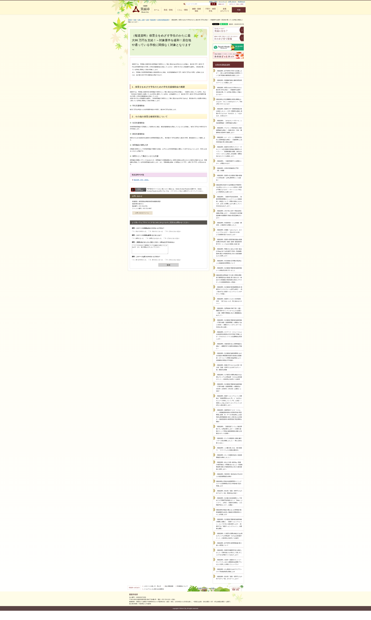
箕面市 (130, 20)
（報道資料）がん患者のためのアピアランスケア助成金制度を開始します (229, 570)
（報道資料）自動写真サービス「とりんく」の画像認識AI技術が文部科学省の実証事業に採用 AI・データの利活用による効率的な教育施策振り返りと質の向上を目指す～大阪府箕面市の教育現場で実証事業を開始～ (229, 415)
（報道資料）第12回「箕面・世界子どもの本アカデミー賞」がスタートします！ (229, 578)
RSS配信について (182, 586)
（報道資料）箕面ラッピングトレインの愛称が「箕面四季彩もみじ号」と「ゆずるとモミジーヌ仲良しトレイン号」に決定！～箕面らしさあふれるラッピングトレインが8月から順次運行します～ (229, 400)
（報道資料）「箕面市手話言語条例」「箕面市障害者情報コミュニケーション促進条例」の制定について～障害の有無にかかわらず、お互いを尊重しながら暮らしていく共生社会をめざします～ (229, 201)
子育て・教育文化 (210, 10)
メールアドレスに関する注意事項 (153, 589)
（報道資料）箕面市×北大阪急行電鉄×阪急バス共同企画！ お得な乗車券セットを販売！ (229, 178)
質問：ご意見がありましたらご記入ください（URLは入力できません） (153, 242)
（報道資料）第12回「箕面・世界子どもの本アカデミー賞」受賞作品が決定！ (229, 492)
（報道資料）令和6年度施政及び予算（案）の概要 (227, 169)
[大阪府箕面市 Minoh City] (141, 9)
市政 (239, 10)
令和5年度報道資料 (163, 20)
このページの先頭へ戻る (236, 589)
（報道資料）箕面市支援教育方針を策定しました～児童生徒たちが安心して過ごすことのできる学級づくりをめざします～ (229, 552)
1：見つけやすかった (140, 260)
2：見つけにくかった (156, 260)
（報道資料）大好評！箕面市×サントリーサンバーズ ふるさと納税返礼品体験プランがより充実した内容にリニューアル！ (229, 562)
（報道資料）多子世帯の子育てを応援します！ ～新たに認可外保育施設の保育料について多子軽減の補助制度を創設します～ (229, 73)
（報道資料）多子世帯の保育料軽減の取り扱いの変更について (229, 544)
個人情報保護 (169, 586)
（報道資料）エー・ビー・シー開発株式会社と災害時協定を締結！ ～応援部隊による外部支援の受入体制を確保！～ (229, 140)
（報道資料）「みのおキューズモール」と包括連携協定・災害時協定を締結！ (229, 122)
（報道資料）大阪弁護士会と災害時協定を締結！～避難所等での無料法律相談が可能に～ (229, 346)
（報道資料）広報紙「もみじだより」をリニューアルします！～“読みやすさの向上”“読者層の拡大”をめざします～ (229, 232)
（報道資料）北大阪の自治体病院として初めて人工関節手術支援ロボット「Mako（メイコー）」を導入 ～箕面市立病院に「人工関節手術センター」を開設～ (229, 501)
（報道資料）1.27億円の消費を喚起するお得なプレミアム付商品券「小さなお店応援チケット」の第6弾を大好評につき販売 (229, 377)
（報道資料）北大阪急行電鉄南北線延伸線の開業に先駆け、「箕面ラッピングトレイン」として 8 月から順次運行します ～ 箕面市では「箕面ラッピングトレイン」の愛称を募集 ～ (229, 524)
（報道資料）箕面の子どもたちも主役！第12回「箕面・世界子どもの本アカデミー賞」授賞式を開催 (229, 367)
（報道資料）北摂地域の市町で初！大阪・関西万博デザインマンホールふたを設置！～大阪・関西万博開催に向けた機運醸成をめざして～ (229, 312)
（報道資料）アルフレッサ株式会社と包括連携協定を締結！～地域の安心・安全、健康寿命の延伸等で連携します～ (229, 130)
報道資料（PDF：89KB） (141, 180)
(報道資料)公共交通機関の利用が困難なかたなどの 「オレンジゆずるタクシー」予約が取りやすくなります (229, 102)
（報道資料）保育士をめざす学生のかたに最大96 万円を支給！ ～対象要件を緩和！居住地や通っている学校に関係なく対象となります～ (229, 91)
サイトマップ (223, 1)
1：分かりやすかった (140, 231)
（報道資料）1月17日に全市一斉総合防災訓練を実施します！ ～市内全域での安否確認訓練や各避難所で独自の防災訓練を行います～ (229, 214)
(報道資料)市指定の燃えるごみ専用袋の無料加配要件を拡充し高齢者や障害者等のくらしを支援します (229, 512)
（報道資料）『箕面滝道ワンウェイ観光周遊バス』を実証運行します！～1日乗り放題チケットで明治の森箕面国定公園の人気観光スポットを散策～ (229, 430)
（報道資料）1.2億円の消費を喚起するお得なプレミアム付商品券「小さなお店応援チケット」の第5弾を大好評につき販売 (229, 536)
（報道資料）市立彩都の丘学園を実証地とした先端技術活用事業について (229, 262)
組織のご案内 (213, 1)
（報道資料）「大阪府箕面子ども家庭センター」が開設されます (229, 162)
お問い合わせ (232, 1)
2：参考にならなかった (154, 238)
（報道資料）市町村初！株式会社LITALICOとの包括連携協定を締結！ (229, 475)
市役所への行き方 (134, 587)
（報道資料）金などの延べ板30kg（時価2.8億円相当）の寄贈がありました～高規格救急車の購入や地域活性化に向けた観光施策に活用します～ (229, 465)
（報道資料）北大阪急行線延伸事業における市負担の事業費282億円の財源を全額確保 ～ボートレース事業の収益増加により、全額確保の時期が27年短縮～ (229, 357)
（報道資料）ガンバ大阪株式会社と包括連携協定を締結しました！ (229, 456)
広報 (147, 20)
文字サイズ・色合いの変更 (236, 4)
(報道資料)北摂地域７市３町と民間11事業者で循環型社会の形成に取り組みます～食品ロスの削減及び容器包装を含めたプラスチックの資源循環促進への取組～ (229, 278)
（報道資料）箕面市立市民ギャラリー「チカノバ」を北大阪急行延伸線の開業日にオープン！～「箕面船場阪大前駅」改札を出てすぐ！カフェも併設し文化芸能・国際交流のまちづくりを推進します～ (229, 151)
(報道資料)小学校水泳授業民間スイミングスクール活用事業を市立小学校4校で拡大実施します (228, 484)
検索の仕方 (221, 4)
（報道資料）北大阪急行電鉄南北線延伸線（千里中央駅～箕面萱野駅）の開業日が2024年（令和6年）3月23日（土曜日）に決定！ (229, 387)
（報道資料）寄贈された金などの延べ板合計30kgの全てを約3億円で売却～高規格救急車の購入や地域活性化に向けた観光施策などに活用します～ (229, 252)
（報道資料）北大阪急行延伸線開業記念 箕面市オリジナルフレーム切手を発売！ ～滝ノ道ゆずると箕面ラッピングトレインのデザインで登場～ (229, 290)
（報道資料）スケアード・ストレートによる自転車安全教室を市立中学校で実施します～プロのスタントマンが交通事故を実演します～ (229, 335)
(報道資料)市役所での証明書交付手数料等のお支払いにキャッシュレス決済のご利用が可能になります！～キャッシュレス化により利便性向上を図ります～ (229, 188)
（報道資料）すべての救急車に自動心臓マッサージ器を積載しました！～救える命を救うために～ (229, 441)
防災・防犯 (168, 10)
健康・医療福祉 (196, 10)
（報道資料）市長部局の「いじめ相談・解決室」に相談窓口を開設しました (229, 224)
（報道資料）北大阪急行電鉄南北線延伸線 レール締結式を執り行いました (229, 269)
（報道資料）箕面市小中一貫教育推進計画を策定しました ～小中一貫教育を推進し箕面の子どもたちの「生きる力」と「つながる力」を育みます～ (229, 112)
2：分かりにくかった (156, 231)
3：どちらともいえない (174, 231)
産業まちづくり (224, 10)
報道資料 (153, 20)
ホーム (156, 10)
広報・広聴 (141, 20)
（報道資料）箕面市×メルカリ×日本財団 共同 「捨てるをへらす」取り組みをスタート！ (229, 301)
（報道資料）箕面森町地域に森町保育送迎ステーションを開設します (229, 81)
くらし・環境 (182, 10)
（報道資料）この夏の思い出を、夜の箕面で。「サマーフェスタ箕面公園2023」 (229, 449)
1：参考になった (139, 238)
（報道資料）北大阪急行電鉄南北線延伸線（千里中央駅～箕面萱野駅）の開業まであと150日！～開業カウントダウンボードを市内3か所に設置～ (229, 323)
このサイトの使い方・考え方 (152, 586)
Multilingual (241, 1)
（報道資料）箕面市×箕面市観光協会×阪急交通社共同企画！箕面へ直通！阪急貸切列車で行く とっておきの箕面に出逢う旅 (229, 242)
